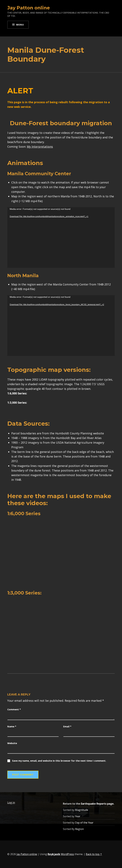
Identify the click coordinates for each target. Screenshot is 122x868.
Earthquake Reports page (97, 803)
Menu (20, 24)
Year (77, 816)
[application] (61, 237)
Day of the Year (84, 822)
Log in (11, 802)
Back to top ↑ (94, 854)
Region (79, 829)
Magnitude (81, 810)
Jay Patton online (28, 8)
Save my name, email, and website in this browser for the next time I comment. (59, 760)
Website (12, 743)
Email (67, 726)
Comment (14, 709)
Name (11, 726)
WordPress (67, 854)
